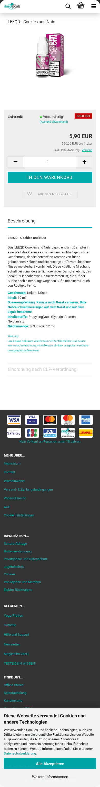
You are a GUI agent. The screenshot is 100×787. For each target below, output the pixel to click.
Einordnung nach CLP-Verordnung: (42, 369)
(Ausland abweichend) (54, 121)
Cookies (10, 574)
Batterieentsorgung (18, 551)
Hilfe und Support (16, 634)
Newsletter (12, 644)
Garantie (10, 625)
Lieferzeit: (15, 117)
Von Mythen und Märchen (22, 582)
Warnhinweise (14, 481)
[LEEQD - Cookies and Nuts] (50, 55)
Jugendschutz (14, 567)
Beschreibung (22, 220)
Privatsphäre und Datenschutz (25, 559)
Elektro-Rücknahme (18, 590)
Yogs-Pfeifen (13, 615)
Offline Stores (14, 685)
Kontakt (9, 472)
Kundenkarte (13, 700)
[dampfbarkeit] (10, 6)
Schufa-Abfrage (15, 543)
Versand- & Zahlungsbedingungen (28, 489)
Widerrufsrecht (15, 498)
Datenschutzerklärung (20, 753)
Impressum (12, 463)
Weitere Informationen (50, 776)
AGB (7, 507)
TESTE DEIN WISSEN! (20, 663)
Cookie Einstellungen (19, 515)
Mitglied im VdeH (16, 654)
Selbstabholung (15, 693)
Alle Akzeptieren (50, 763)
